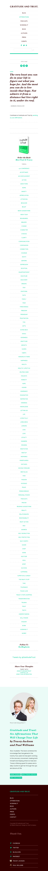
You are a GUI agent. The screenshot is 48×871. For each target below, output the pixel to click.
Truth (24, 610)
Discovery (24, 280)
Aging (24, 187)
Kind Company (32, 825)
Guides (24, 349)
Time (24, 583)
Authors (24, 33)
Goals (24, 333)
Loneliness (24, 422)
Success (24, 568)
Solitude (24, 556)
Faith (24, 295)
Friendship (24, 314)
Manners (24, 441)
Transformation (24, 598)
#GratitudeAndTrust (24, 671)
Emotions (24, 291)
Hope (11, 71)
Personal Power (24, 495)
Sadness (24, 529)
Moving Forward (24, 468)
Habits (24, 353)
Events (24, 41)
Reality (24, 510)
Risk (24, 526)
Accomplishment (24, 176)
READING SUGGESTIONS (24, 506)
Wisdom (24, 622)
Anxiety (24, 191)
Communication (24, 241)
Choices (24, 234)
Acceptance (24, 172)
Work (24, 625)
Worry (24, 633)
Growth (24, 345)
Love (24, 433)
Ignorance (24, 391)
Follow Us (24, 645)
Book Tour (24, 214)
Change (24, 226)
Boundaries (24, 218)
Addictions (24, 184)
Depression (24, 264)
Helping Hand (24, 372)
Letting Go (24, 410)
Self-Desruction (24, 533)
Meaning (24, 445)
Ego (24, 287)
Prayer (24, 502)
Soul (24, 560)
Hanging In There (24, 356)
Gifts (24, 326)
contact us (24, 672)
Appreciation (24, 195)
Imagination (24, 395)
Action (24, 180)
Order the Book (24, 157)
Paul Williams (18, 865)
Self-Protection (24, 537)
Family (24, 299)
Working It (24, 25)
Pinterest (16, 856)
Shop (24, 549)
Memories (24, 456)
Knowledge (24, 406)
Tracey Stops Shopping (24, 595)
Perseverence (24, 491)
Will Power (24, 618)
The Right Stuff (24, 579)
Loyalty (24, 437)
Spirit (24, 564)
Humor (24, 387)
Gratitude (24, 341)
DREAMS (24, 283)
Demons (24, 260)
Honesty (24, 380)
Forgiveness (24, 307)
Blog (24, 13)
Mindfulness (24, 460)
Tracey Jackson (18, 861)
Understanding (24, 614)
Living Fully (24, 418)
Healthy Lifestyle (24, 368)
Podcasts (24, 21)
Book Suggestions (24, 211)
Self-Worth (24, 541)
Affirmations (24, 17)
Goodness (24, 337)
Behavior (24, 203)
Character (24, 230)
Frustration (24, 318)
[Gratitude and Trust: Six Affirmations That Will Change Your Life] (24, 8)
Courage (24, 253)
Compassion (24, 245)
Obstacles (24, 472)
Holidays (24, 376)
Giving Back (24, 330)
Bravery (24, 222)
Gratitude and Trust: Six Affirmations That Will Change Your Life (24, 733)
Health (24, 364)
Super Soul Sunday (24, 575)
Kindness (24, 403)
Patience (24, 483)
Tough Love (24, 591)
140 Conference (24, 168)
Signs (24, 552)
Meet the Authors (16, 777)
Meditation (24, 449)
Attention (24, 199)
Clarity (24, 237)
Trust (24, 606)
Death (24, 257)
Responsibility (24, 518)
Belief (24, 207)
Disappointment (24, 272)
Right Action (24, 522)
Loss (24, 429)
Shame (24, 545)
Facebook (16, 843)
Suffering (24, 572)
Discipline (24, 276)
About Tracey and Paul (29, 774)
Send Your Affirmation (24, 674)
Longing (24, 426)
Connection (24, 249)
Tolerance (24, 587)
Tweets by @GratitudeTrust (24, 657)
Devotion (24, 268)
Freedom (24, 310)
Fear (24, 303)
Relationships (24, 514)
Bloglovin (17, 852)
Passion (24, 479)
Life (24, 414)
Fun (24, 322)
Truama (24, 602)
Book (24, 29)
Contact (13, 817)
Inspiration (24, 399)
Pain (24, 476)
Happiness (24, 360)
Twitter (16, 848)
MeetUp (24, 453)
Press (24, 37)
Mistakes (24, 464)
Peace (24, 487)
